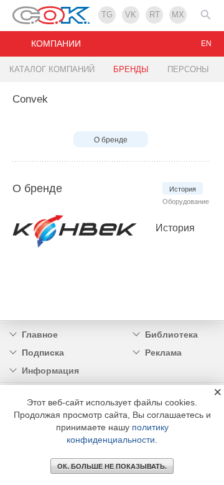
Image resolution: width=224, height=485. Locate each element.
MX (178, 14)
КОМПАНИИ (56, 43)
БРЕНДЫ (131, 69)
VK (130, 14)
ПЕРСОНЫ (188, 69)
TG (107, 14)
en (206, 43)
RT (154, 14)
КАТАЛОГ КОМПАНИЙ (52, 69)
